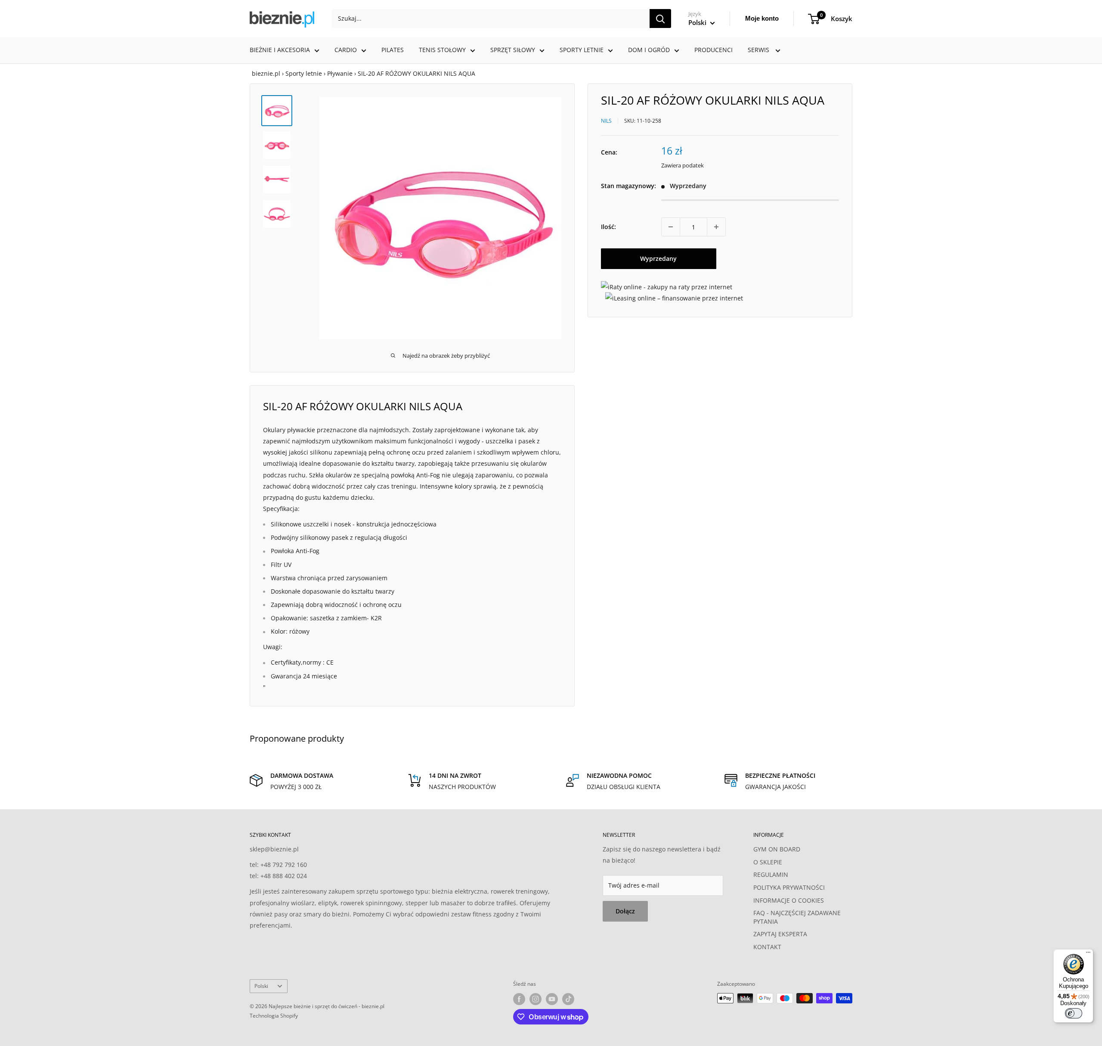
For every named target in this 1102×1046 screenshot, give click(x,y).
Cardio (345, 50)
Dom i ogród (649, 50)
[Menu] (1088, 954)
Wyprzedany (658, 258)
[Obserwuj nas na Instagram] (535, 999)
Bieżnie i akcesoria (280, 50)
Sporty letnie (582, 50)
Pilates (392, 50)
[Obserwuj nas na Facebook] (519, 999)
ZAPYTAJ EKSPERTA (780, 934)
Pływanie (340, 73)
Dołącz (625, 911)
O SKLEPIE (767, 862)
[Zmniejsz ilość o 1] (671, 227)
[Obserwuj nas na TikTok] (568, 999)
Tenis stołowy (442, 50)
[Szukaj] (660, 18)
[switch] (1073, 1013)
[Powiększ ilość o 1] (716, 227)
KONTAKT (767, 947)
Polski (261, 985)
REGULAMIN (770, 874)
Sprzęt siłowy (512, 50)
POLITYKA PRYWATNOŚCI (789, 887)
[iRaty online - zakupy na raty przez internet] (666, 286)
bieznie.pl (266, 73)
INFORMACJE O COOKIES (788, 900)
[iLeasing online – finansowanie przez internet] (674, 298)
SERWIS (759, 50)
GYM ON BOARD (776, 849)
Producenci (713, 50)
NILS (606, 120)
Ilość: (608, 227)
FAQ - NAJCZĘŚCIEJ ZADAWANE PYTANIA (797, 917)
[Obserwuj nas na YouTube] (552, 999)
